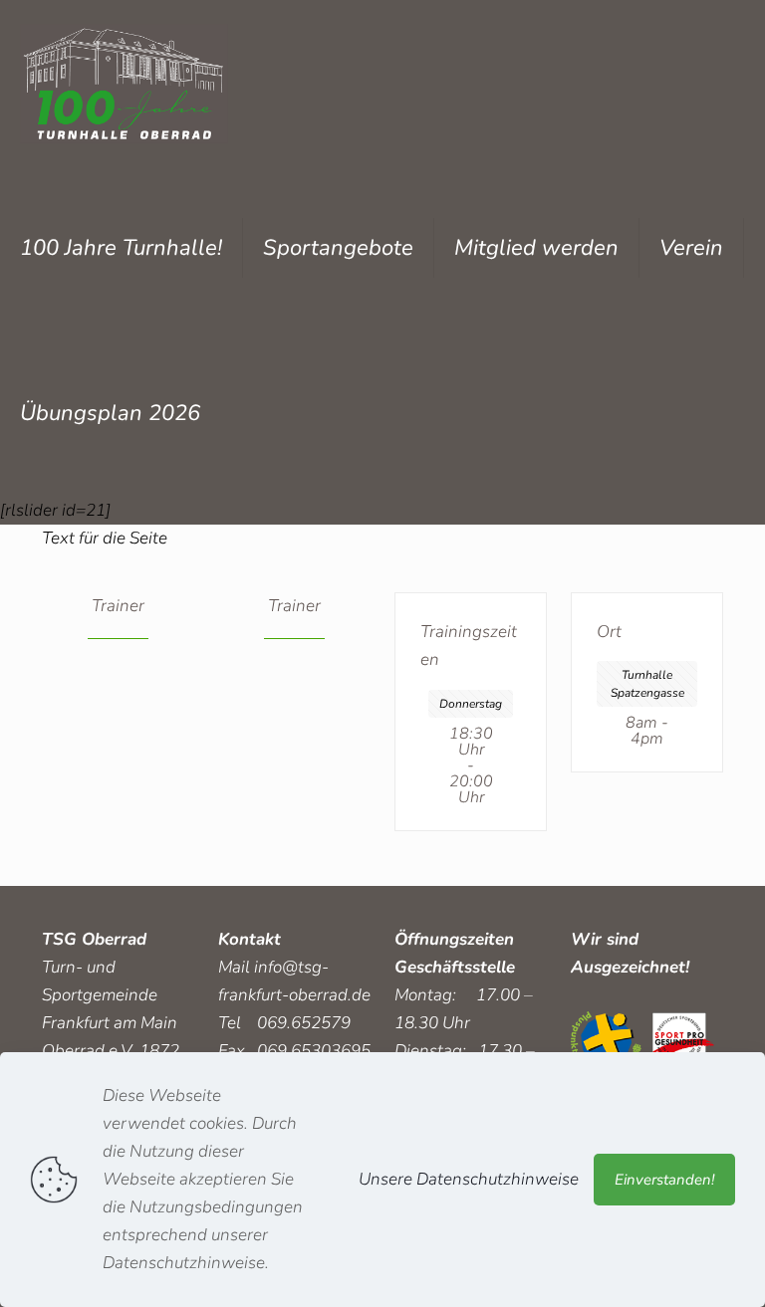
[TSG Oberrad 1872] (124, 82)
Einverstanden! (664, 1180)
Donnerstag (470, 704)
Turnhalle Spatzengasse (647, 684)
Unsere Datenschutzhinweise (469, 1179)
